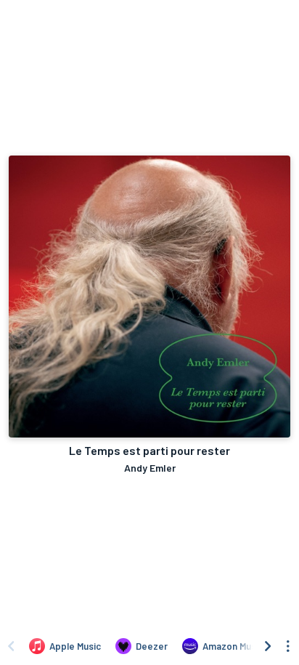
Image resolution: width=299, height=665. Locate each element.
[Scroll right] (267, 646)
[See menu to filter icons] (288, 646)
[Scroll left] (10, 646)
